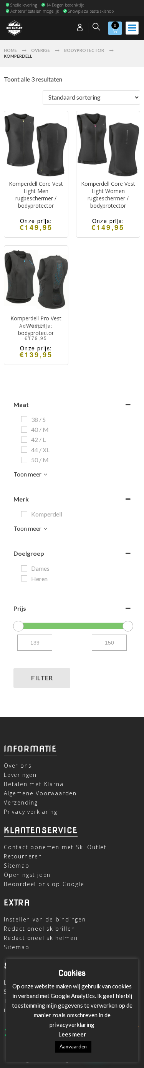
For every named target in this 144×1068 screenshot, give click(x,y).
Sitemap (17, 865)
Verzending (21, 802)
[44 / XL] (24, 450)
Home (10, 50)
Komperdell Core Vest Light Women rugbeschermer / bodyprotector (108, 194)
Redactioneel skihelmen (41, 937)
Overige (40, 50)
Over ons (17, 765)
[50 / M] (24, 460)
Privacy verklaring (30, 811)
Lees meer (72, 1034)
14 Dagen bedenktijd (65, 5)
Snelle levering (23, 5)
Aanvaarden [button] (73, 1046)
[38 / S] (24, 419)
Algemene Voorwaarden (40, 793)
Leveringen (20, 774)
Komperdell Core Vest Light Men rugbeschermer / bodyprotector (36, 194)
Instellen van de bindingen (45, 919)
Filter (42, 678)
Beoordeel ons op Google (44, 884)
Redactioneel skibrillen (39, 928)
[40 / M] (24, 430)
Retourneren (23, 856)
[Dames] (24, 568)
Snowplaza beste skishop (91, 11)
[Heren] (24, 578)
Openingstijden (27, 874)
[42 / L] (24, 440)
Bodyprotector (84, 50)
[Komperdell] (24, 514)
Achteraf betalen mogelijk (34, 11)
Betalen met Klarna (33, 784)
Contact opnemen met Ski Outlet (55, 847)
